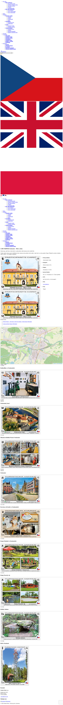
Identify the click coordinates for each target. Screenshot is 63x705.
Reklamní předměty (12, 31)
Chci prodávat (10, 10)
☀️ (1, 54)
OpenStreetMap (59, 363)
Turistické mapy (11, 29)
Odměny (9, 7)
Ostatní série (10, 23)
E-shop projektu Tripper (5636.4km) (10, 323)
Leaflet (54, 363)
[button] (2, 329)
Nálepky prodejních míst (12, 32)
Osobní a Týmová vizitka (13, 4)
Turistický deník (11, 25)
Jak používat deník (11, 3)
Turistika (9, 16)
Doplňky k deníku (11, 26)
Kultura (9, 18)
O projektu (5, 34)
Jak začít (4, 1)
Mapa (4, 13)
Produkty (5, 14)
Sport (9, 20)
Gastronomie (10, 19)
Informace (5, 43)
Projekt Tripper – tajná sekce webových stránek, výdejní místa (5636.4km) (17, 321)
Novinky (4, 33)
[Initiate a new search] (61, 329)
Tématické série (11, 22)
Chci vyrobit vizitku (12, 11)
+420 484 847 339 (4, 696)
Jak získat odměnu (11, 5)
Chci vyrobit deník (11, 12)
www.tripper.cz (46, 284)
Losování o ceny (11, 8)
